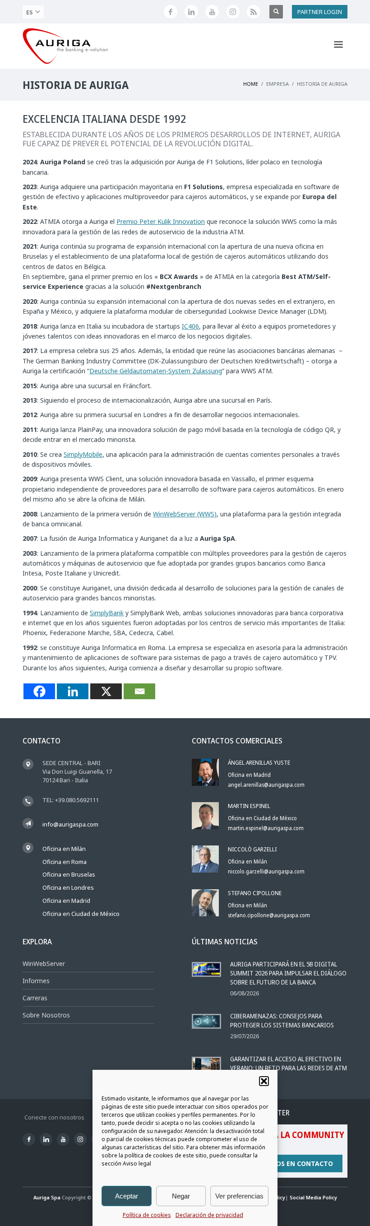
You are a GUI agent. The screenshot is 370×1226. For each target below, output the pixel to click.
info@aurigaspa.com (70, 824)
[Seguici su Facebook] (170, 12)
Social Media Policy (313, 1197)
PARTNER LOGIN (319, 11)
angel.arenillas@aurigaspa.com (266, 785)
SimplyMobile (83, 454)
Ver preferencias (239, 1196)
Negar (181, 1196)
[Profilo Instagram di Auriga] (233, 12)
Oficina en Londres (68, 887)
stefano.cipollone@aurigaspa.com (269, 915)
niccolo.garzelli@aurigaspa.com (266, 871)
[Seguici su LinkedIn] (191, 12)
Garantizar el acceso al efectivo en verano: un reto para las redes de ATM (288, 1063)
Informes (36, 980)
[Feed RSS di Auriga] (253, 12)
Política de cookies (147, 1215)
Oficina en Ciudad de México (81, 914)
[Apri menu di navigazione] (338, 46)
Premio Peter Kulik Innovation (160, 221)
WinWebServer (44, 963)
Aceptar (126, 1196)
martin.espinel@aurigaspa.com (266, 828)
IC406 (190, 326)
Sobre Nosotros (46, 1015)
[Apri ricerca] (276, 12)
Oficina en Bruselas (68, 874)
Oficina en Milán (64, 849)
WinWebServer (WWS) (185, 514)
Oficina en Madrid (66, 900)
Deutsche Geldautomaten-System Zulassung (155, 371)
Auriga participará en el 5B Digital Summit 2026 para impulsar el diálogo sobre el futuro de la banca (288, 973)
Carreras (35, 998)
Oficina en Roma (64, 862)
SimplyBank (107, 612)
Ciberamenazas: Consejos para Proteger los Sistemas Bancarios (282, 1020)
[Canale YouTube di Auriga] (212, 12)
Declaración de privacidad (209, 1215)
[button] (263, 1081)
